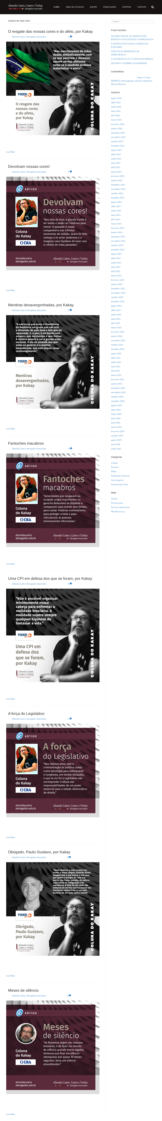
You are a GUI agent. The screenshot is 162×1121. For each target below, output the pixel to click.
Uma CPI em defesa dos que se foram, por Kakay (50, 578)
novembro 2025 (118, 137)
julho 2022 (116, 310)
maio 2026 (115, 111)
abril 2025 (115, 167)
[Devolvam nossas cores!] (52, 223)
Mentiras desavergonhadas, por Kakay (41, 305)
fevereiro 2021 (117, 379)
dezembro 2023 (118, 236)
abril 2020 (115, 422)
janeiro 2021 (116, 383)
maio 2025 (115, 163)
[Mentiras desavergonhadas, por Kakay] (52, 361)
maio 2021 (115, 366)
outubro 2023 (117, 245)
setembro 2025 (118, 145)
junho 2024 (116, 210)
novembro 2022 (118, 292)
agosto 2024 (116, 202)
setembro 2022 (118, 301)
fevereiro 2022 (117, 331)
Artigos (114, 462)
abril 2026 (115, 115)
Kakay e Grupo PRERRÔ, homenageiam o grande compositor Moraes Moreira (131, 81)
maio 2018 (115, 444)
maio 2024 (115, 215)
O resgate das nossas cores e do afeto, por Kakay (50, 31)
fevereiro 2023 (117, 279)
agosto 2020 (116, 405)
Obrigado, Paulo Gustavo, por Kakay (39, 852)
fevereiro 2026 (117, 124)
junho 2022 (116, 314)
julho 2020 (116, 409)
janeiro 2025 (117, 180)
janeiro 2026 (117, 128)
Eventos (126, 7)
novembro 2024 (118, 189)
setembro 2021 (117, 349)
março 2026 (116, 119)
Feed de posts (117, 502)
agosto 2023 (116, 253)
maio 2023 (115, 267)
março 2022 (116, 327)
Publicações (109, 7)
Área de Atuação (75, 7)
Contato (141, 7)
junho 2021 (116, 362)
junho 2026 (116, 106)
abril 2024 (115, 219)
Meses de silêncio (23, 990)
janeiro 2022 (117, 336)
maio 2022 (115, 318)
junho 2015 (116, 448)
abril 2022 (115, 323)
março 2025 (116, 171)
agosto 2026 (116, 98)
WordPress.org (118, 511)
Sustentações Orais (119, 484)
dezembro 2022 (118, 288)
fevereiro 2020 (117, 431)
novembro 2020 (118, 392)
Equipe (93, 7)
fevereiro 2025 (117, 176)
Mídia (113, 471)
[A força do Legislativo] (52, 770)
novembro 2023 (118, 241)
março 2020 (116, 427)
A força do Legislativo (26, 713)
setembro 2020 (118, 401)
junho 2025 (116, 158)
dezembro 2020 (118, 388)
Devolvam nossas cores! (29, 166)
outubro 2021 (117, 344)
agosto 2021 (116, 353)
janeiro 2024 (117, 232)
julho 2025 (116, 154)
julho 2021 (115, 357)
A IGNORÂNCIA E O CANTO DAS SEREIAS (132, 58)
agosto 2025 (116, 150)
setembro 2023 (117, 249)
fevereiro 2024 (117, 228)
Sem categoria (117, 480)
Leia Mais (10, 151)
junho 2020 (116, 414)
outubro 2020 (117, 396)
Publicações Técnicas (120, 475)
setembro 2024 (118, 197)
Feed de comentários (120, 507)
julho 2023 (115, 258)
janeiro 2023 (116, 284)
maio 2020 (115, 418)
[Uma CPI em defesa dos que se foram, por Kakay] (52, 635)
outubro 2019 (117, 435)
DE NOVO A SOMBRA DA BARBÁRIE (129, 63)
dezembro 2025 (118, 132)
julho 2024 (116, 206)
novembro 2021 (118, 340)
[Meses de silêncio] (52, 1047)
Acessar (114, 498)
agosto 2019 (116, 440)
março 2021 (116, 375)
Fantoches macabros (26, 443)
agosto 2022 (116, 305)
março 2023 (116, 275)
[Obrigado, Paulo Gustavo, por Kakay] (52, 908)
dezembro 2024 (118, 184)
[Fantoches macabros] (52, 500)
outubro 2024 (117, 193)
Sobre (57, 7)
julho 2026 (116, 102)
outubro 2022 (117, 297)
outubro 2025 (117, 141)
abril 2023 (115, 271)
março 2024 (116, 223)
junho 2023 (116, 262)
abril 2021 (115, 370)
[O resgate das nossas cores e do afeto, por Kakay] (52, 88)
